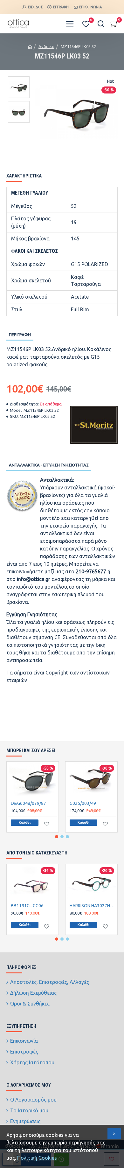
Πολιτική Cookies (37, 1158)
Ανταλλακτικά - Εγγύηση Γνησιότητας (49, 465)
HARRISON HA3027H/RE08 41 (93, 905)
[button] (56, 836)
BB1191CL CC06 (27, 905)
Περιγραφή (20, 334)
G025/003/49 (83, 803)
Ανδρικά (46, 46)
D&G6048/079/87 (28, 803)
